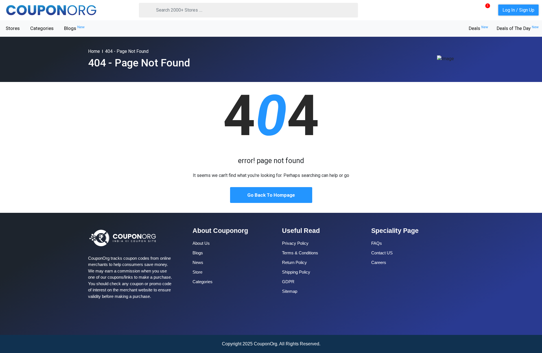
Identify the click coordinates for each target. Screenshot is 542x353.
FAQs (376, 243)
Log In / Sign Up (518, 10)
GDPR (288, 281)
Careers (378, 262)
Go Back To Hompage (271, 195)
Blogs (74, 28)
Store (197, 272)
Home (94, 51)
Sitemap (289, 291)
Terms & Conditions (300, 252)
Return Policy (294, 262)
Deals (478, 28)
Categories (42, 28)
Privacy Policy (295, 243)
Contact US (382, 252)
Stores (13, 28)
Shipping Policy (296, 272)
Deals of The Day (518, 28)
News (198, 262)
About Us (201, 243)
